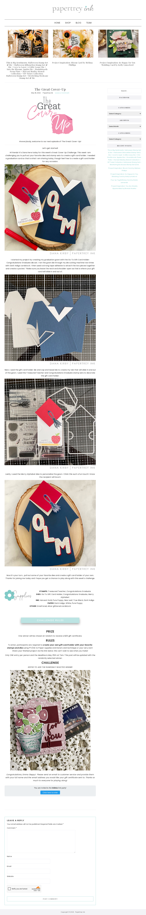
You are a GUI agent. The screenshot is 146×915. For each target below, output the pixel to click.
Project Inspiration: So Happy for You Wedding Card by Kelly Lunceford (117, 63)
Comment (12, 828)
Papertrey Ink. (80, 912)
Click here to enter (50, 792)
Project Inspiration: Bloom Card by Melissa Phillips (72, 63)
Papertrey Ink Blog (73, 8)
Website (10, 876)
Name (9, 856)
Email (9, 866)
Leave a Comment (62, 93)
